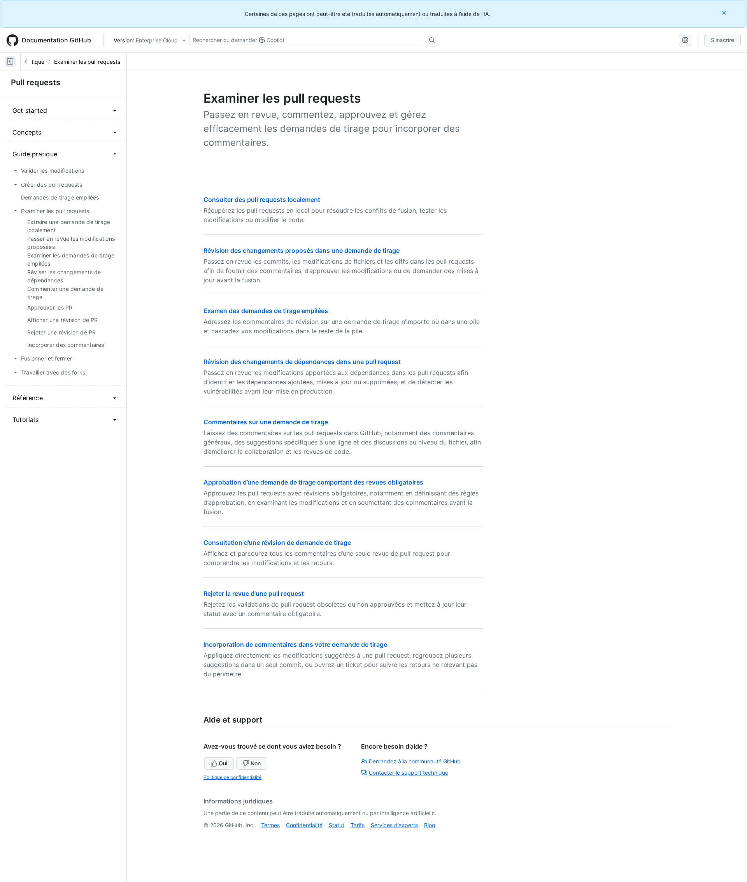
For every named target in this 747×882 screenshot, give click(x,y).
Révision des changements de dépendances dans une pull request (302, 362)
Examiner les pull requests (87, 61)
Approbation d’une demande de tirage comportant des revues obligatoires (313, 482)
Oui (223, 763)
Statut (336, 825)
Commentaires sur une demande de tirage (265, 422)
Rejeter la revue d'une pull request (253, 593)
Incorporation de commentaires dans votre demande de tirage (295, 644)
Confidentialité (304, 825)
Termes (270, 825)
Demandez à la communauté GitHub (415, 761)
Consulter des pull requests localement (261, 199)
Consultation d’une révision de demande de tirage (277, 542)
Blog (429, 825)
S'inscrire (722, 40)
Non (256, 763)
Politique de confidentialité (232, 777)
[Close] (725, 12)
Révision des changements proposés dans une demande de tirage (301, 250)
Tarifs (358, 825)
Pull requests (35, 82)
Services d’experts (394, 825)
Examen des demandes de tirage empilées (265, 311)
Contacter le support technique (408, 772)
